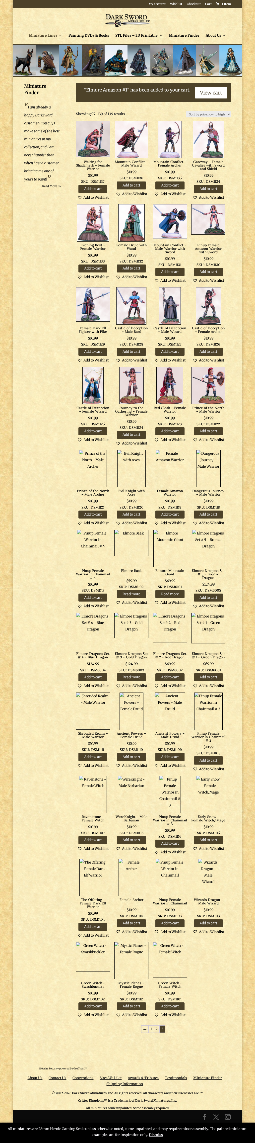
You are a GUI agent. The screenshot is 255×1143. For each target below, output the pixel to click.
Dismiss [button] (156, 1135)
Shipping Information (124, 1084)
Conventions (82, 1078)
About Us (213, 36)
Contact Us (57, 1078)
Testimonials (176, 1078)
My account (157, 4)
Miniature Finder (184, 36)
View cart (211, 92)
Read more (131, 594)
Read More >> (51, 186)
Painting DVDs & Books (88, 36)
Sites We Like (111, 1078)
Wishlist (176, 4)
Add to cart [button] (93, 188)
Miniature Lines (43, 36)
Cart (208, 4)
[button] (93, 197)
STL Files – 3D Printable (136, 36)
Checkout (194, 4)
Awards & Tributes (143, 1078)
